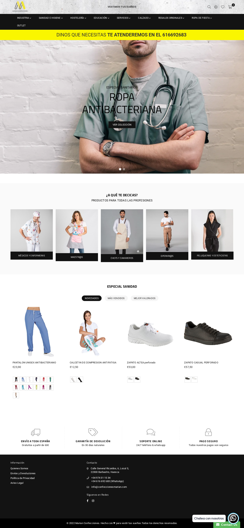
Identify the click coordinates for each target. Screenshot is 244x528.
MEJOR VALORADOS (145, 298)
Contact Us (228, 524)
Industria (23, 18)
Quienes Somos (19, 468)
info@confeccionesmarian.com (109, 486)
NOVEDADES (92, 298)
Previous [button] (6, 107)
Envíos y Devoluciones (22, 473)
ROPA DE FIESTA (201, 18)
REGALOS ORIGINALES (170, 18)
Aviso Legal (16, 482)
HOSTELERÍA (77, 18)
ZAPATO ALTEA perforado (141, 362)
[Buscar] (209, 7)
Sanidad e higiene (50, 18)
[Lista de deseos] (222, 7)
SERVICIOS (123, 18)
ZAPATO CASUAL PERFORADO (201, 362)
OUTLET (21, 25)
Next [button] (238, 107)
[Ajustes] (216, 7)
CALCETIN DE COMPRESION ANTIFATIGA (93, 362)
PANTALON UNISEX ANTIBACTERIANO (34, 362)
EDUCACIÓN (101, 18)
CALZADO (143, 18)
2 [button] (124, 169)
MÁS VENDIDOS (116, 298)
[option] (122, 107)
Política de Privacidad (22, 478)
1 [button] (120, 169)
